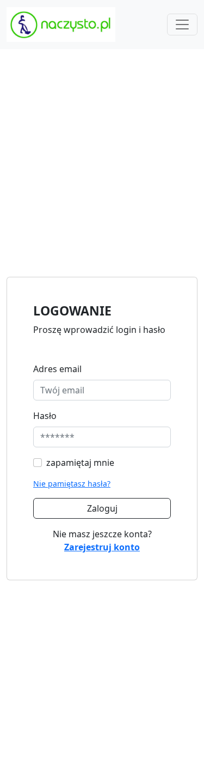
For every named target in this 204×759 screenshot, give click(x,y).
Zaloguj (102, 508)
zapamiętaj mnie (80, 463)
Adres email (57, 369)
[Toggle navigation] (182, 24)
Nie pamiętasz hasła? (71, 483)
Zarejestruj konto (102, 547)
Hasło (45, 416)
